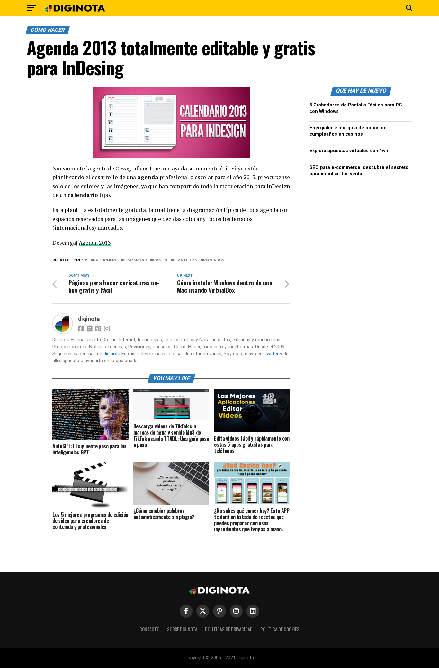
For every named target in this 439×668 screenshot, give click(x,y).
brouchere (105, 260)
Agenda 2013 (95, 242)
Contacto (149, 629)
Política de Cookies (280, 629)
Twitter (271, 354)
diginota (89, 319)
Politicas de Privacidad (229, 629)
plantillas (185, 260)
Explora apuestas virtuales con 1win (349, 150)
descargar (135, 260)
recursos (213, 260)
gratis (160, 260)
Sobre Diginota (182, 629)
